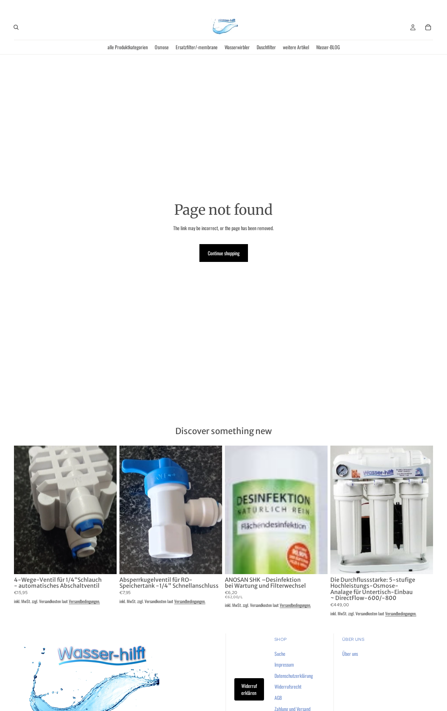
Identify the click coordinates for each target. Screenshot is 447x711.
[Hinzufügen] (106, 563)
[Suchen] (16, 27)
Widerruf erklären (249, 689)
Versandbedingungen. (84, 601)
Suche (279, 653)
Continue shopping (224, 253)
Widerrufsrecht (287, 686)
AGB (278, 697)
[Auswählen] (422, 563)
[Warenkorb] (428, 27)
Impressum (284, 664)
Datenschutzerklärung (293, 675)
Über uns (350, 653)
